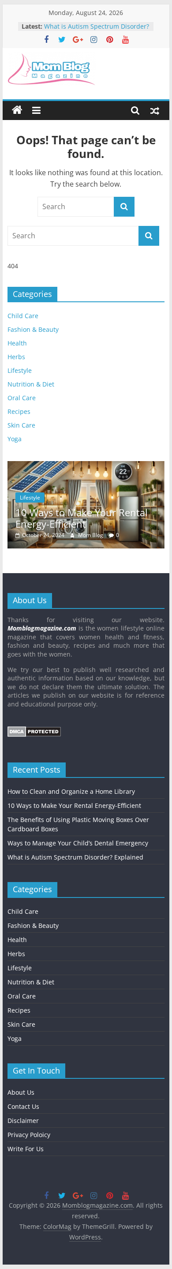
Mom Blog (91, 535)
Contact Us (23, 1106)
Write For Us (25, 1149)
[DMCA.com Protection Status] (34, 730)
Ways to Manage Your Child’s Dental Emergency (86, 23)
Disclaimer (23, 1120)
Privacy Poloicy (28, 1134)
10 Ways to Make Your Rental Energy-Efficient (81, 518)
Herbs (16, 357)
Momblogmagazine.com (41, 628)
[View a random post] (155, 110)
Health (17, 343)
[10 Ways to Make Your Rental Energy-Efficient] (86, 466)
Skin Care (21, 425)
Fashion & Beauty (33, 329)
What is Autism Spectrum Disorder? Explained (75, 857)
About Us (20, 1092)
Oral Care (21, 398)
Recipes (18, 411)
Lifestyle (19, 370)
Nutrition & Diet (30, 384)
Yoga (14, 439)
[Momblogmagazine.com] (17, 110)
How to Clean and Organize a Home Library (71, 791)
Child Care (22, 316)
